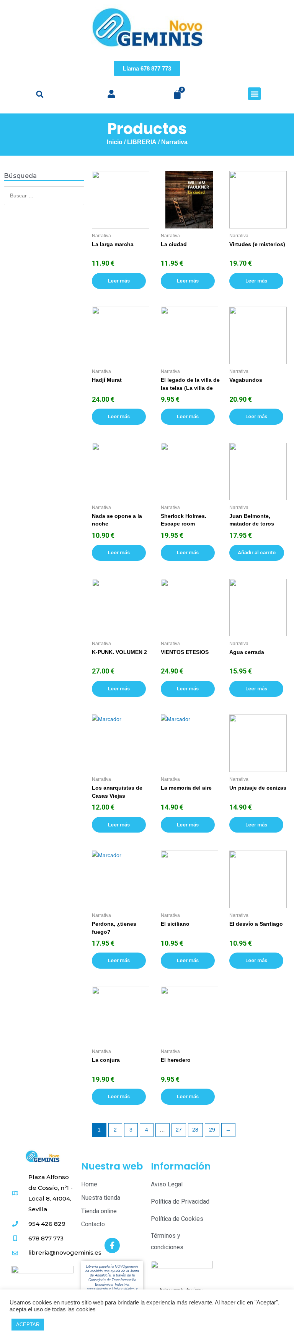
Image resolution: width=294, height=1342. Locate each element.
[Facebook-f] (112, 1245)
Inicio (114, 142)
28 (195, 1130)
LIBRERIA (142, 142)
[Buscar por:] (44, 196)
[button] (39, 94)
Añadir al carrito (257, 552)
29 (212, 1130)
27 (179, 1130)
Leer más (119, 281)
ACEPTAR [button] (27, 1324)
